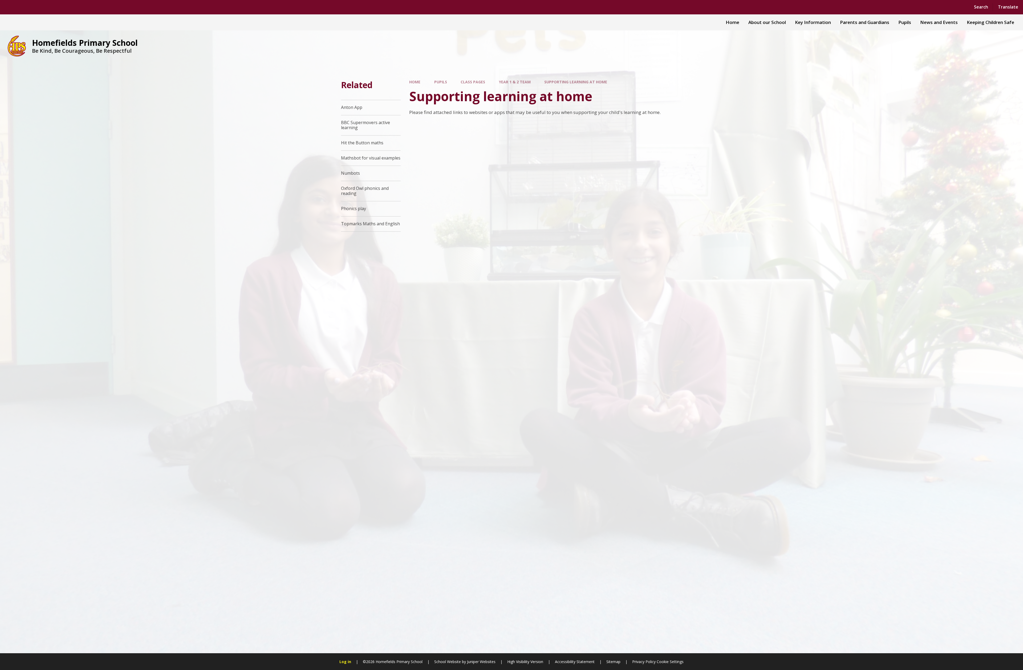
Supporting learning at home (575, 81)
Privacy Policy (644, 661)
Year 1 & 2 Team (515, 81)
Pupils (440, 81)
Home (414, 81)
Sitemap (613, 661)
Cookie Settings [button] (670, 661)
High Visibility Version (525, 661)
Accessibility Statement (575, 661)
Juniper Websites (481, 661)
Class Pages (473, 81)
